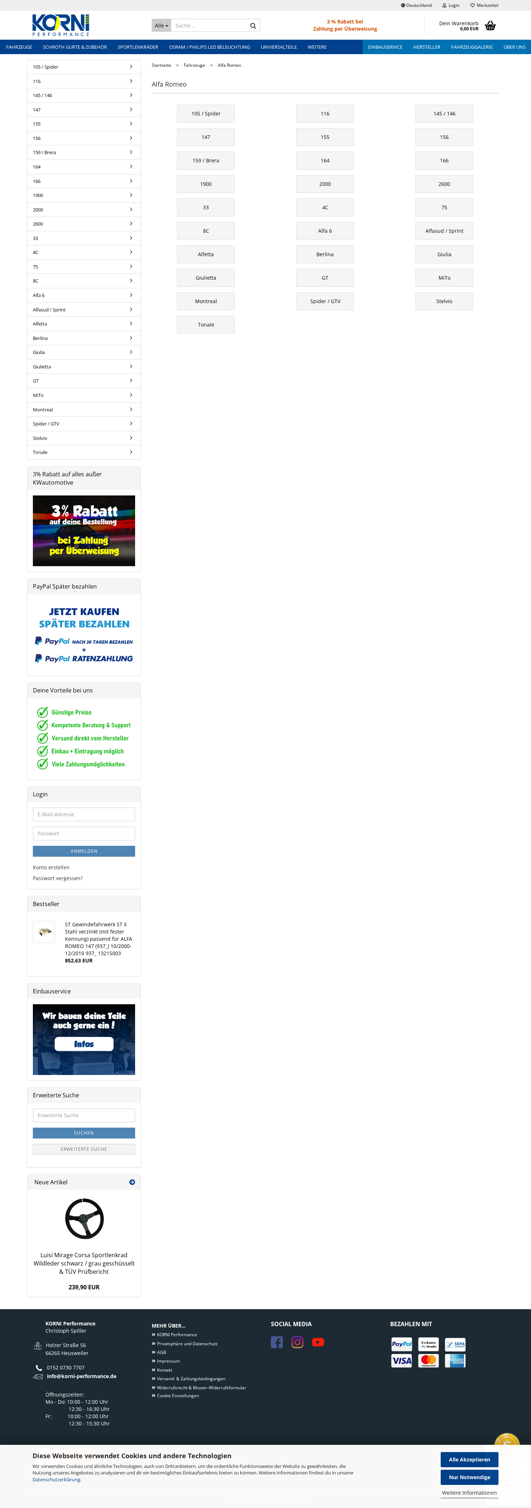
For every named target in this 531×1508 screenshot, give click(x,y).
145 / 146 (42, 95)
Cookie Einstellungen (178, 1396)
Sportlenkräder (138, 47)
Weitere (317, 47)
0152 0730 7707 (66, 1367)
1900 (38, 195)
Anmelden (84, 851)
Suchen (84, 1133)
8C (35, 280)
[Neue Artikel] (132, 1182)
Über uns (515, 47)
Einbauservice (385, 47)
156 (36, 138)
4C (35, 252)
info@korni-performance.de (81, 1376)
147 (36, 109)
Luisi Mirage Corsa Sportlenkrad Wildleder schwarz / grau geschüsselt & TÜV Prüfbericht (84, 1263)
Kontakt (164, 1370)
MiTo (38, 395)
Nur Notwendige (469, 1477)
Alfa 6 (38, 295)
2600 (38, 223)
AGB (161, 1352)
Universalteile (279, 47)
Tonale (40, 452)
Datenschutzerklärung (56, 1479)
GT (36, 380)
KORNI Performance (177, 1335)
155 (36, 124)
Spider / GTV (46, 423)
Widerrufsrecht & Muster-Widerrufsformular (201, 1388)
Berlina (40, 338)
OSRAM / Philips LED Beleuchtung (209, 47)
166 (36, 181)
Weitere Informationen (469, 1492)
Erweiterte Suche (84, 1149)
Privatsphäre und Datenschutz (187, 1344)
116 (36, 81)
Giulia (39, 352)
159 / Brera (44, 152)
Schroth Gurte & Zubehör (75, 47)
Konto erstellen (51, 867)
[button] (416, 5)
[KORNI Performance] (87, 25)
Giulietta (42, 366)
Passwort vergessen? (58, 878)
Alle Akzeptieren (469, 1459)
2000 (38, 209)
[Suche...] (253, 25)
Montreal (43, 409)
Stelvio (40, 438)
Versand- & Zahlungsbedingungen (191, 1379)
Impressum (168, 1361)
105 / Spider (45, 67)
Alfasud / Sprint (49, 309)
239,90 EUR (84, 1287)
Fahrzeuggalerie (472, 47)
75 (35, 266)
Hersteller (426, 47)
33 (35, 238)
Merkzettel (486, 5)
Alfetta (40, 323)
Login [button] (452, 5)
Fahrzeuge (19, 47)
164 (36, 166)
